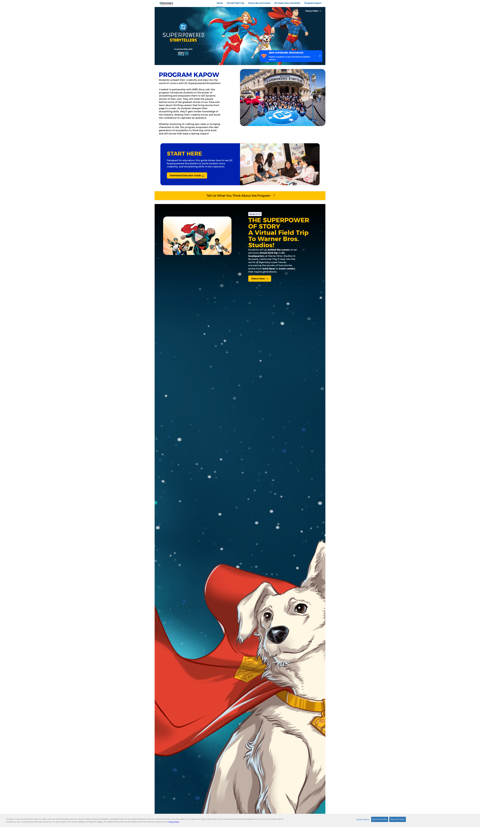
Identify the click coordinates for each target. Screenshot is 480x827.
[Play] (198, 237)
